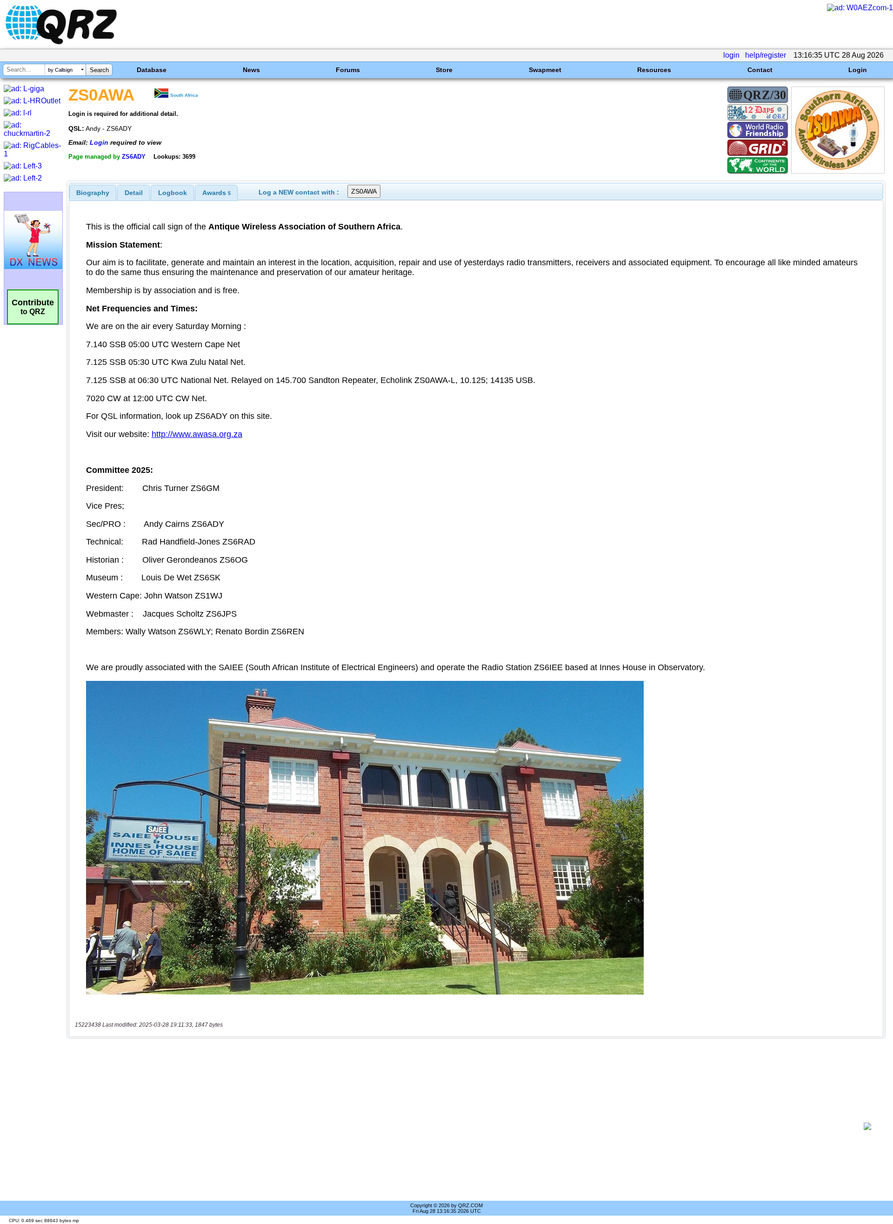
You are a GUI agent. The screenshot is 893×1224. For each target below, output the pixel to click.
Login (857, 70)
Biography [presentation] (92, 192)
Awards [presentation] (216, 192)
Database (152, 70)
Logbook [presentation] (172, 192)
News (251, 70)
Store (444, 70)
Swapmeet (545, 70)
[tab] (92, 193)
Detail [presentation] (134, 192)
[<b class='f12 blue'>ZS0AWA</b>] (838, 171)
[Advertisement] (465, 1126)
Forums (348, 70)
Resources (654, 70)
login (731, 55)
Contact (760, 70)
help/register (765, 55)
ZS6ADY (134, 156)
